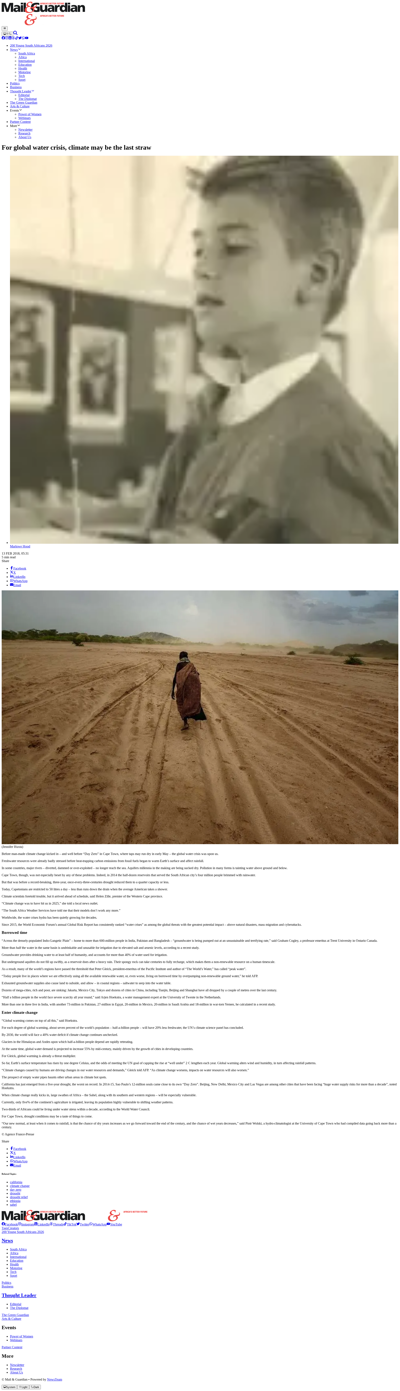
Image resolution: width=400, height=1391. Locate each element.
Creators (13, 1228)
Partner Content (12, 1347)
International (18, 1257)
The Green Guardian (15, 1315)
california (16, 1182)
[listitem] (10, 1224)
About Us (16, 1372)
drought (15, 1193)
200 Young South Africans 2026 (23, 1232)
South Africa (18, 1249)
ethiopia (15, 1201)
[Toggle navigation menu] (5, 28)
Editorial (15, 1304)
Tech (13, 1272)
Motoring (16, 1268)
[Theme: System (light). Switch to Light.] (7, 34)
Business (7, 1286)
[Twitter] (20, 38)
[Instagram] (6, 38)
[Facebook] (3, 38)
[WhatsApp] (23, 38)
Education (16, 1260)
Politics (6, 1282)
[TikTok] (16, 38)
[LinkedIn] (10, 38)
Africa (14, 1253)
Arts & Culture (11, 1318)
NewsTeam (54, 1379)
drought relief (19, 1197)
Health (14, 1264)
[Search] (15, 34)
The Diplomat (19, 1308)
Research (16, 1368)
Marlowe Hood (20, 546)
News (7, 1240)
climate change (20, 1186)
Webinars (16, 1340)
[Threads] (13, 38)
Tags (5, 1228)
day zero (15, 1189)
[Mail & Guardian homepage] (200, 14)
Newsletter (17, 1365)
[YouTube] (26, 38)
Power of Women (21, 1336)
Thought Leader (19, 1295)
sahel (13, 1204)
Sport (13, 1275)
